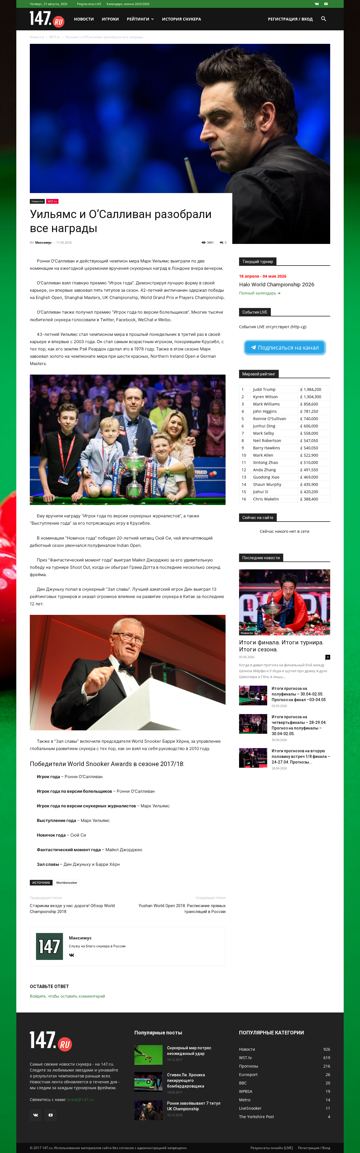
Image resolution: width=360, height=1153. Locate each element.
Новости (84, 19)
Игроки (110, 19)
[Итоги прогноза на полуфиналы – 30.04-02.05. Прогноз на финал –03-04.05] (253, 695)
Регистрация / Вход (290, 19)
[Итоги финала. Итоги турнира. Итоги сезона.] (284, 602)
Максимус (43, 242)
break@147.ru (80, 1099)
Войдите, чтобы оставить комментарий (67, 996)
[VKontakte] (316, 4)
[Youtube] (326, 4)
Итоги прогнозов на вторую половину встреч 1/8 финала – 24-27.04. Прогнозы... (301, 756)
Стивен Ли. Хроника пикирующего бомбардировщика (186, 1080)
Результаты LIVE (89, 4)
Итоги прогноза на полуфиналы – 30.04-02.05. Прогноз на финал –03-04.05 (299, 694)
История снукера (181, 19)
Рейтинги (138, 19)
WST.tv (54, 37)
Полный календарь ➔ (260, 293)
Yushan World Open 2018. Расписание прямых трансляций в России (182, 908)
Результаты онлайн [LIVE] (272, 1147)
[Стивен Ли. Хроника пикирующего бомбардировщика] (148, 1082)
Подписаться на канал (287, 347)
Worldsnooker (66, 882)
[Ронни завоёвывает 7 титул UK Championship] (148, 1110)
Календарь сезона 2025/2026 (128, 4)
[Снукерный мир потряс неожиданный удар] (148, 1055)
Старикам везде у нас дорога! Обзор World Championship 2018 (72, 908)
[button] (323, 19)
